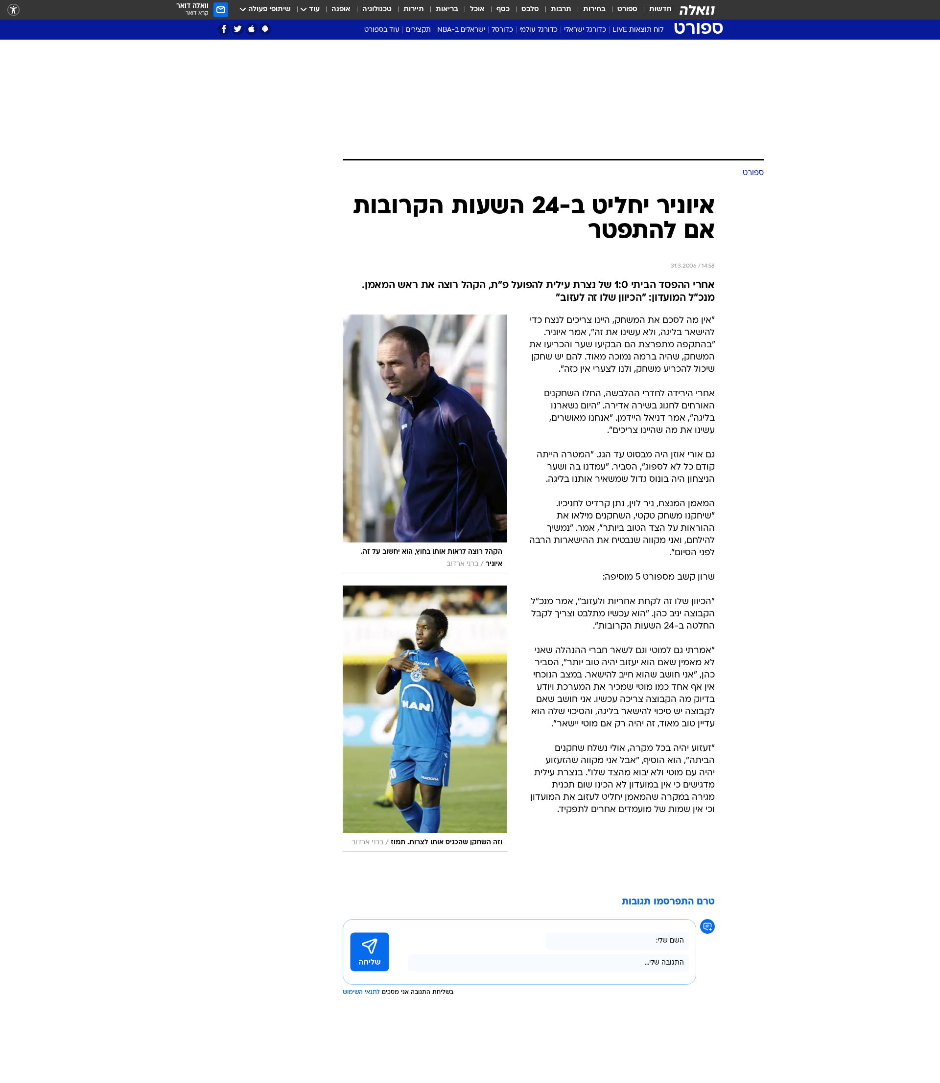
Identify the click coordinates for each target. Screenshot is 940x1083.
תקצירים (418, 30)
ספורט (627, 9)
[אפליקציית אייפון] (251, 29)
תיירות (413, 9)
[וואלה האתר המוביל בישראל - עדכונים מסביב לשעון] (697, 10)
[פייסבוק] (224, 29)
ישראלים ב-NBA (461, 30)
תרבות (561, 9)
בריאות (447, 9)
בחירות (594, 9)
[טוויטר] (238, 29)
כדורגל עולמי (538, 30)
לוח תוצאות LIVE (637, 30)
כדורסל (502, 30)
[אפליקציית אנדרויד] (265, 29)
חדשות (660, 9)
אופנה (341, 9)
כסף (503, 9)
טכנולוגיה (377, 9)
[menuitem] (654, 9)
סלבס (530, 9)
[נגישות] (13, 10)
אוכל (477, 9)
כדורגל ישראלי (585, 30)
